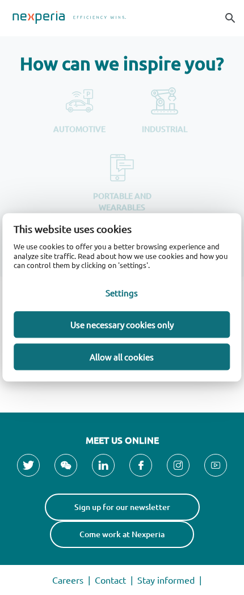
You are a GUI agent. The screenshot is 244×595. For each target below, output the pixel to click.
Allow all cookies (122, 356)
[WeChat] (65, 465)
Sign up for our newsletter (122, 507)
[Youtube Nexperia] (215, 465)
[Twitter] (28, 465)
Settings (122, 292)
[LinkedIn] (103, 465)
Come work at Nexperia (122, 534)
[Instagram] (178, 465)
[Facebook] (140, 465)
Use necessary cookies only (122, 324)
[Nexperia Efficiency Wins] (122, 18)
